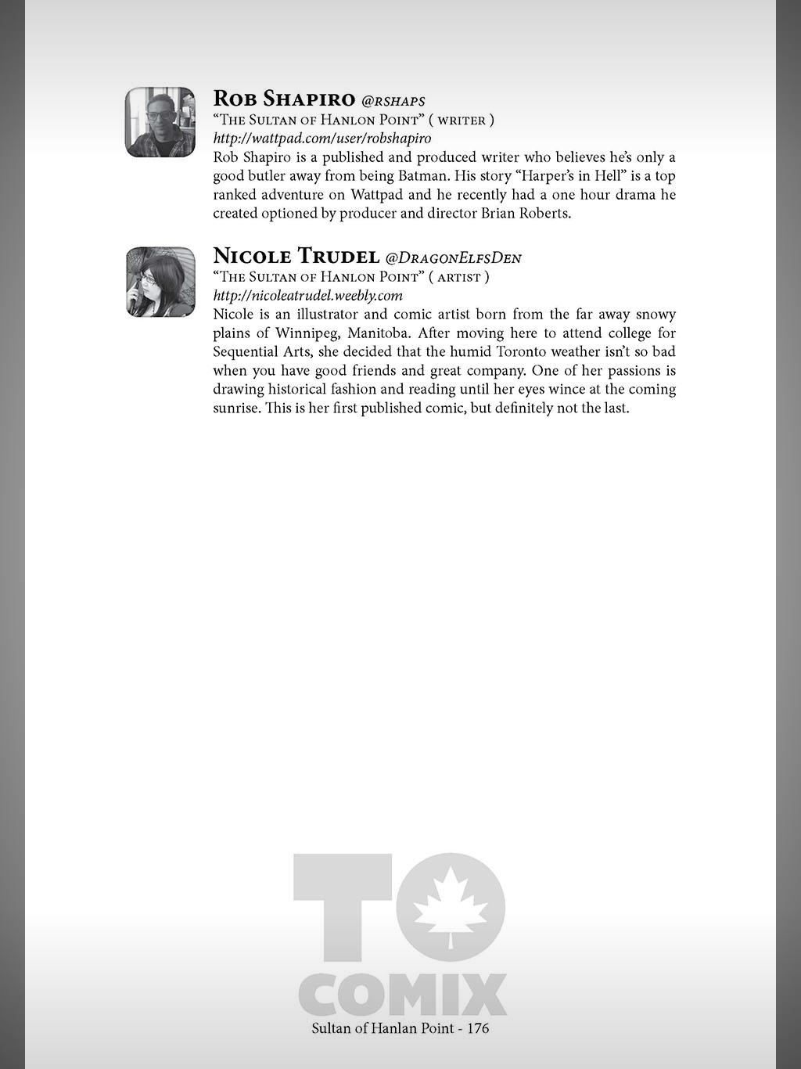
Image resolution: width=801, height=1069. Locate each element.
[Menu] (752, 48)
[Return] (48, 48)
